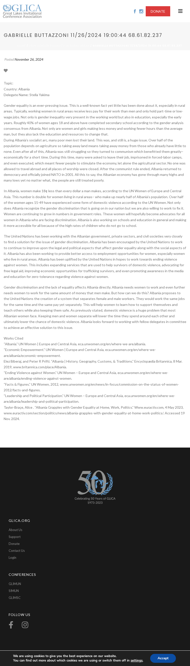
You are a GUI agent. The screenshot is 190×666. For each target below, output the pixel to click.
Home (21, 45)
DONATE (158, 11)
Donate (14, 544)
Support (15, 537)
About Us (15, 530)
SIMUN (14, 591)
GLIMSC (15, 598)
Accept (163, 658)
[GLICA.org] (22, 11)
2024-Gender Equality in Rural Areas (59, 45)
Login (12, 557)
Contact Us (17, 551)
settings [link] (136, 660)
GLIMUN (15, 584)
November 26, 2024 (29, 59)
